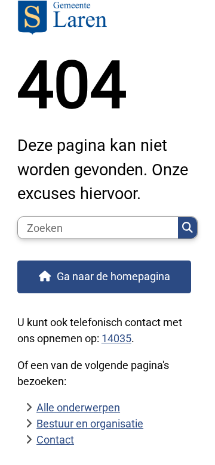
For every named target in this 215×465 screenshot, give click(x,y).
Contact (55, 439)
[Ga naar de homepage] (107, 19)
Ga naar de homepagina (113, 276)
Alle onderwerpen (78, 407)
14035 (116, 338)
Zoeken (187, 227)
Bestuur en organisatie (89, 423)
